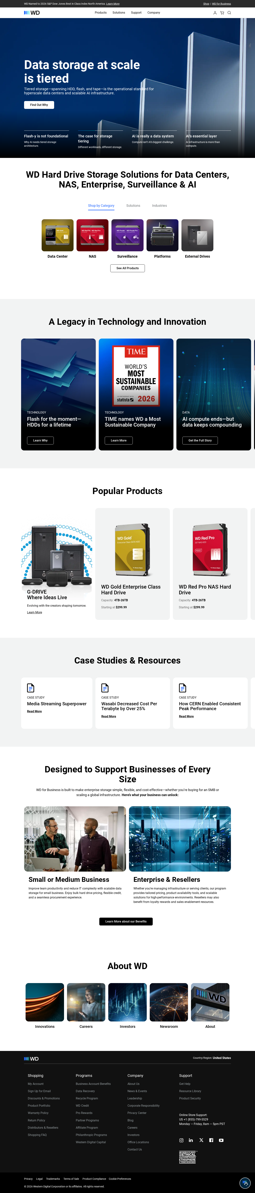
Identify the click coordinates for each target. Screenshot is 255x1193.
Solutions (119, 12)
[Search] (229, 12)
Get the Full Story (200, 440)
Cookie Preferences (120, 1178)
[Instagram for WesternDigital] (181, 1140)
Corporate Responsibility (144, 1105)
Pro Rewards (84, 1113)
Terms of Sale (71, 1178)
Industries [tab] (159, 206)
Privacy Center (137, 1113)
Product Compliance (94, 1178)
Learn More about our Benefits (126, 921)
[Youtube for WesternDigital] (221, 1140)
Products (101, 12)
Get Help (184, 1084)
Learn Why (40, 440)
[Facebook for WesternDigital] (211, 1140)
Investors (133, 1135)
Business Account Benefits (93, 1084)
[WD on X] (201, 1140)
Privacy (28, 1178)
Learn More (112, 3)
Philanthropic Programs (91, 1135)
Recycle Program (87, 1098)
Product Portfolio (39, 1105)
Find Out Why (39, 105)
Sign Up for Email (39, 1091)
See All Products (127, 268)
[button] (215, 14)
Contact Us (135, 1149)
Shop (206, 3)
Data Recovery (85, 1091)
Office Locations (138, 1142)
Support (136, 12)
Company (153, 12)
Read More (34, 711)
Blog (130, 1120)
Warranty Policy (38, 1113)
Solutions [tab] (133, 206)
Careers (132, 1127)
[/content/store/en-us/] (32, 12)
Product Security (190, 1098)
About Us (133, 1084)
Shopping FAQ (37, 1135)
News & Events (137, 1091)
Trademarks (53, 1178)
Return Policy (36, 1120)
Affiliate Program (87, 1127)
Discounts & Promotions (44, 1098)
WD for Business (221, 3)
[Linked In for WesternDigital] (191, 1140)
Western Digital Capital (91, 1142)
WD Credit (82, 1105)
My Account (35, 1084)
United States (222, 1058)
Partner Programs (87, 1120)
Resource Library (190, 1091)
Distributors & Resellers (43, 1127)
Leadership (135, 1098)
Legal (39, 1178)
